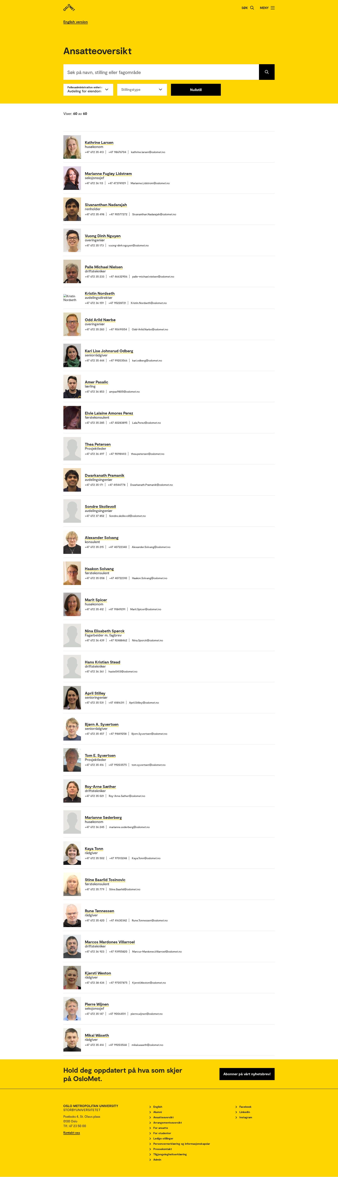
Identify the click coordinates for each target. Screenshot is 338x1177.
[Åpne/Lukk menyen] (273, 7)
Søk (245, 8)
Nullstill (196, 89)
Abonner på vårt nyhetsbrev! (247, 1074)
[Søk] (252, 8)
